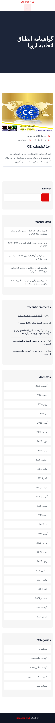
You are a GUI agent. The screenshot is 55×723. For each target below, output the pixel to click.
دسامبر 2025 (41, 460)
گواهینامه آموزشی (39, 658)
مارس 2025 (41, 543)
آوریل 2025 (42, 533)
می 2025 (43, 524)
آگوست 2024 (41, 607)
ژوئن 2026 (42, 404)
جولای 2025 (42, 506)
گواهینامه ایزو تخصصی (37, 667)
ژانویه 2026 (42, 450)
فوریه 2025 (42, 552)
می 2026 (43, 413)
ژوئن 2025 (42, 515)
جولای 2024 (42, 617)
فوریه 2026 (42, 441)
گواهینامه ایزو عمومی (37, 677)
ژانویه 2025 (42, 561)
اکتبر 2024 (42, 589)
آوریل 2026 (42, 423)
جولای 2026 (42, 395)
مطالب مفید (41, 686)
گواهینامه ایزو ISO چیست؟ (30, 315)
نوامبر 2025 (42, 469)
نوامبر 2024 (42, 580)
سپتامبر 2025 (41, 487)
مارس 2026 (41, 432)
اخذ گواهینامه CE (39, 146)
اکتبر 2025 (42, 478)
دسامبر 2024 (41, 570)
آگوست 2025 (41, 497)
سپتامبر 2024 (41, 598)
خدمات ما (22, 140)
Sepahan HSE (27, 2)
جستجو (46, 188)
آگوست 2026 (41, 386)
